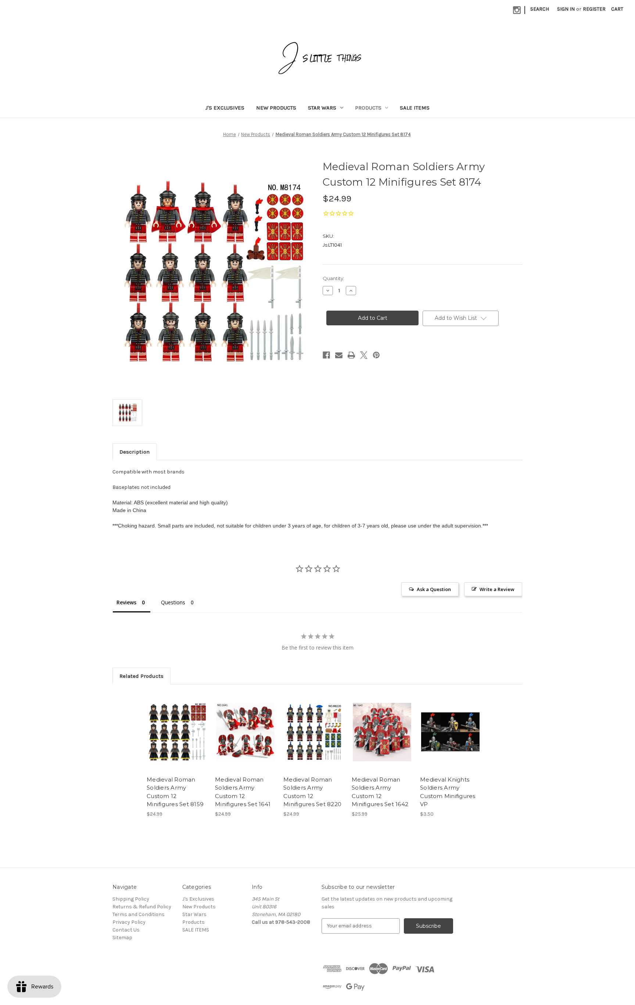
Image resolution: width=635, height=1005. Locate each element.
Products (368, 107)
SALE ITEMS (415, 107)
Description (134, 451)
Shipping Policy (130, 899)
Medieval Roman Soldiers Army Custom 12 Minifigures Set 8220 (312, 792)
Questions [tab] (173, 602)
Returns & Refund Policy (141, 907)
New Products (276, 107)
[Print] (351, 355)
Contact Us (126, 930)
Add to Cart (177, 738)
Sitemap (122, 937)
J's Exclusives (224, 107)
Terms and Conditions (138, 914)
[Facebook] (326, 355)
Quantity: (333, 278)
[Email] (338, 355)
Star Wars (322, 107)
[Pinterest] (376, 355)
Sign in (566, 9)
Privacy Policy (129, 922)
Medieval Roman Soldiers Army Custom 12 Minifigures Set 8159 (175, 792)
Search (539, 9)
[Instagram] (517, 10)
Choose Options (450, 738)
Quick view (176, 726)
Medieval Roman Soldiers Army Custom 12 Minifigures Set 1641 (242, 792)
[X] (363, 355)
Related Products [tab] (141, 676)
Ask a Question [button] (434, 589)
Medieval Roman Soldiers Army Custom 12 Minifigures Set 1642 (380, 792)
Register (594, 9)
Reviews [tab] (126, 602)
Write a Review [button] (497, 589)
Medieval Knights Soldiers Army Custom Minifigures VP (448, 792)
